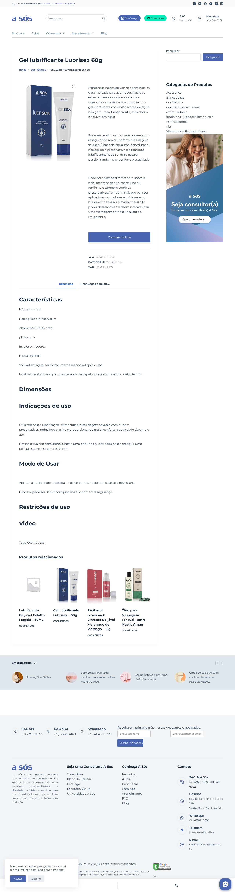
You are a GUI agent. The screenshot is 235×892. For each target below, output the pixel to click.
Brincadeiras (175, 97)
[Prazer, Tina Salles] (17, 677)
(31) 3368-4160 (65, 734)
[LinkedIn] (221, 3)
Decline (36, 878)
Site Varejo (131, 18)
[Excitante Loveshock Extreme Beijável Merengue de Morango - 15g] (101, 584)
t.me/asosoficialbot (202, 832)
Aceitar (18, 878)
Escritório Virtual (79, 789)
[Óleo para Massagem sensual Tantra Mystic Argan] (136, 584)
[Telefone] (176, 885)
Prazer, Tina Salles (38, 677)
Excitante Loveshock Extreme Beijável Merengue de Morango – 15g (101, 619)
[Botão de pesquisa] (103, 18)
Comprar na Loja (119, 237)
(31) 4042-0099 (214, 20)
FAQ (125, 798)
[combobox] (73, 18)
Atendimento (81, 33)
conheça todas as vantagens (58, 3)
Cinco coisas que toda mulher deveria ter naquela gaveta (204, 677)
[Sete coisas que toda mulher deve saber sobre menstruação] (71, 677)
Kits (169, 126)
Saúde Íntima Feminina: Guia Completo (151, 677)
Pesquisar (172, 51)
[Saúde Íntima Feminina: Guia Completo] (125, 677)
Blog (104, 33)
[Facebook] (205, 3)
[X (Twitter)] (216, 3)
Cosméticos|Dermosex (183, 107)
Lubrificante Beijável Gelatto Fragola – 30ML (32, 615)
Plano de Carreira (79, 779)
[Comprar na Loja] (33, 599)
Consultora (157, 18)
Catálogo (73, 784)
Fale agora (186, 20)
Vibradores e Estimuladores (186, 131)
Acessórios (174, 92)
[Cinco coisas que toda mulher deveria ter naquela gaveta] (180, 677)
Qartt (155, 876)
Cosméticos (114, 262)
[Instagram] (194, 3)
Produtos (18, 33)
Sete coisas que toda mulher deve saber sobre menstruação (98, 677)
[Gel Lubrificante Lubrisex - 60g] (67, 584)
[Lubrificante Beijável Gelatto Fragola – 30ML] (33, 584)
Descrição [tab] (66, 284)
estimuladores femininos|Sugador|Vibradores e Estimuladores (189, 116)
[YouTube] (199, 3)
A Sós (35, 33)
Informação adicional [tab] (95, 284)
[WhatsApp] (210, 3)
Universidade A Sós (81, 793)
